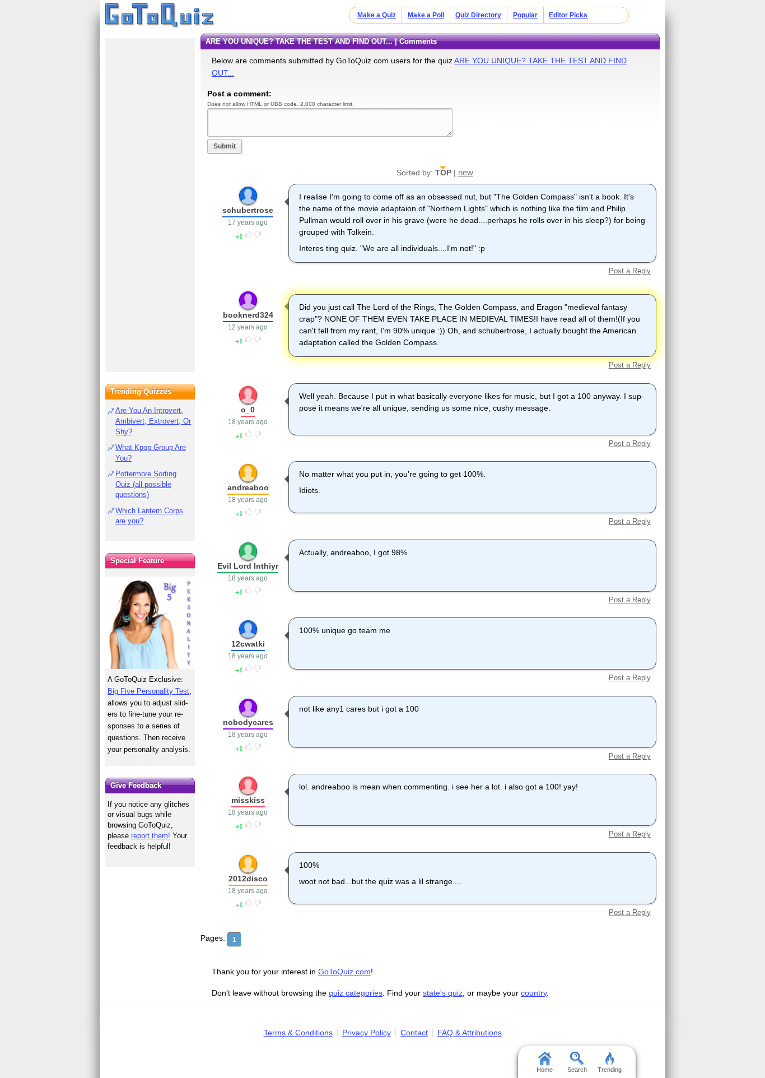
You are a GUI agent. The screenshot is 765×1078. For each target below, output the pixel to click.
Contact (414, 1032)
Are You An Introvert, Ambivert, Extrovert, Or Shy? (153, 421)
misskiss (248, 800)
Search (577, 1069)
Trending (610, 1069)
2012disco (248, 878)
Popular (525, 15)
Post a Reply (629, 271)
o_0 (248, 409)
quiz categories (355, 992)
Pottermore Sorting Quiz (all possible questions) (145, 484)
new (465, 172)
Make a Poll (426, 15)
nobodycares (248, 722)
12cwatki (248, 643)
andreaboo (248, 487)
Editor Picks (568, 15)
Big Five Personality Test (148, 691)
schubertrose (247, 210)
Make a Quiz (376, 15)
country (534, 992)
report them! (150, 835)
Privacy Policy (366, 1032)
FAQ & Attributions (469, 1032)
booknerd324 (248, 314)
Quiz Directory (478, 15)
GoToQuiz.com (344, 971)
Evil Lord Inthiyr (247, 565)
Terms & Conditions (298, 1032)
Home (545, 1069)
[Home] (159, 15)
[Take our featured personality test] (150, 622)
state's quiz (443, 992)
